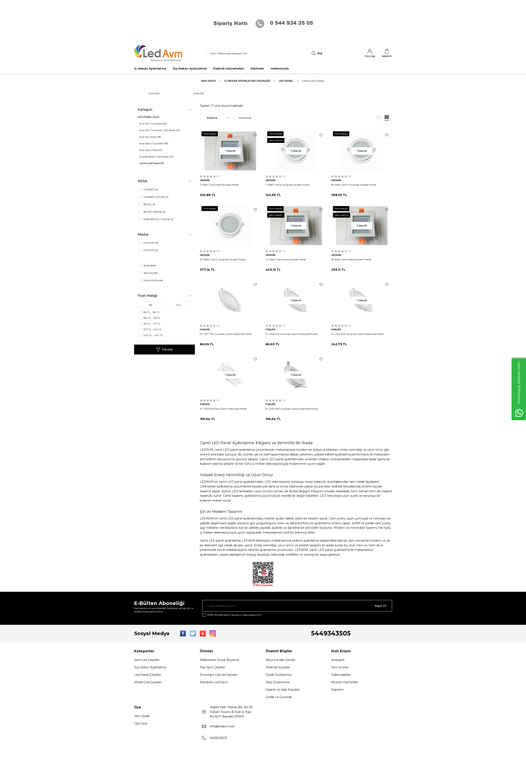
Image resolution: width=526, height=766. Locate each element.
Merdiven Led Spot (214, 682)
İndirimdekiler (341, 675)
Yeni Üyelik (142, 716)
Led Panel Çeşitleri (147, 675)
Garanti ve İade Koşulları (283, 689)
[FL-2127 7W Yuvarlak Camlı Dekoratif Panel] (230, 300)
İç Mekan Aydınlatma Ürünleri (247, 80)
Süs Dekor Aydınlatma (150, 667)
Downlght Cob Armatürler (218, 675)
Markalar (257, 68)
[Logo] (159, 53)
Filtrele (167, 349)
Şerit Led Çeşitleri (146, 660)
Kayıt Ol (380, 606)
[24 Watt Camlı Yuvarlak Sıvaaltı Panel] (230, 225)
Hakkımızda (280, 68)
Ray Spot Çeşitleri (212, 667)
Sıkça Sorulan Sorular (280, 660)
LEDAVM (153, 93)
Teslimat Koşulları (278, 667)
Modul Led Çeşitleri (148, 682)
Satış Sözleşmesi (278, 682)
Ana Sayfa (208, 80)
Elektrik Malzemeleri (228, 68)
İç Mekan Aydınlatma (150, 68)
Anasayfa (337, 660)
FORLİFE (198, 93)
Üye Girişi (140, 723)
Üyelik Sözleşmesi (278, 675)
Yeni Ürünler (340, 667)
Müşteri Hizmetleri (344, 682)
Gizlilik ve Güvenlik (279, 697)
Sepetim (337, 689)
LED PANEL (286, 80)
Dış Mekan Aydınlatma (190, 68)
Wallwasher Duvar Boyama (219, 660)
